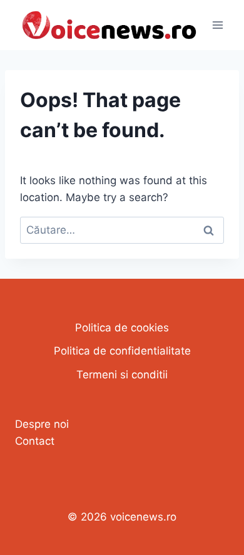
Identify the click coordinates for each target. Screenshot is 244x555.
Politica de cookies (122, 327)
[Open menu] (217, 24)
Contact (34, 441)
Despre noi (42, 424)
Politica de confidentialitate (122, 351)
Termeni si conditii (122, 374)
